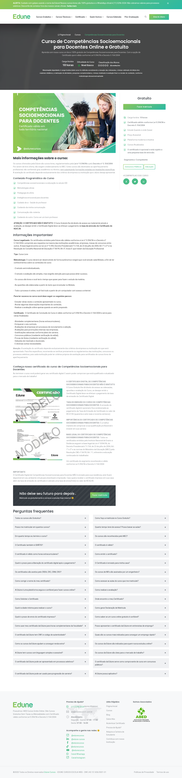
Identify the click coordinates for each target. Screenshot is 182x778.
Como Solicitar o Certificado (26, 599)
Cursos (78, 35)
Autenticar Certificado (115, 723)
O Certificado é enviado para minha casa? (112, 563)
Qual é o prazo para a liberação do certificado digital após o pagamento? (45, 563)
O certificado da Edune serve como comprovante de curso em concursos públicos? (125, 663)
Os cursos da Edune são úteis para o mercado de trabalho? (119, 653)
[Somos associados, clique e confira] (142, 713)
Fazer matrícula (99, 495)
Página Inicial (65, 35)
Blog (108, 715)
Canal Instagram (78, 758)
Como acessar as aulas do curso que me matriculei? (117, 581)
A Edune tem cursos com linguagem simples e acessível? (39, 653)
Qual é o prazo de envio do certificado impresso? (35, 617)
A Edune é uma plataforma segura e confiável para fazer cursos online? (45, 590)
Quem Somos (96, 17)
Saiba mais (72, 6)
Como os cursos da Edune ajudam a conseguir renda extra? (40, 644)
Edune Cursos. (50, 772)
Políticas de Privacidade (144, 772)
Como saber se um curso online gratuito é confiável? (117, 617)
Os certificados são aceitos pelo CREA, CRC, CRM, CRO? (38, 572)
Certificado (80, 17)
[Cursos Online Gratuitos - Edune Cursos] (22, 17)
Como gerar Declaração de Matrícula (110, 608)
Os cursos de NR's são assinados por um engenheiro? (117, 572)
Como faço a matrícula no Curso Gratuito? (112, 518)
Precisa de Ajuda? (113, 727)
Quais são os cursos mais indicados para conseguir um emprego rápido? (125, 635)
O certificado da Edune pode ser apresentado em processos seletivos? (44, 662)
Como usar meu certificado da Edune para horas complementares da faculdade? (49, 626)
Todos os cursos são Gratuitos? (28, 518)
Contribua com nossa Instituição (115, 740)
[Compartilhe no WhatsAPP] (144, 181)
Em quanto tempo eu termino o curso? (31, 536)
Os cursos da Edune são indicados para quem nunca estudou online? (123, 644)
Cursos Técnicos (63, 17)
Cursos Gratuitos (43, 17)
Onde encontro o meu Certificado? (109, 599)
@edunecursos (77, 735)
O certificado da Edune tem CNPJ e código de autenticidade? (40, 635)
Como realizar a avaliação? (106, 590)
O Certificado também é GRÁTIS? (29, 545)
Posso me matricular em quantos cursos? (32, 527)
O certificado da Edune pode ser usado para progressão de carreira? (43, 674)
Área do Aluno (159, 17)
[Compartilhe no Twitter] (135, 181)
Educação (149, 167)
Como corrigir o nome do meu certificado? (32, 581)
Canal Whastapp (78, 754)
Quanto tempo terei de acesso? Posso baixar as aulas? (118, 527)
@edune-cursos (78, 739)
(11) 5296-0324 (119, 3)
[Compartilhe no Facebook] (126, 181)
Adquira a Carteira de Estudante (115, 733)
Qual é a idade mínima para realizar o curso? (33, 608)
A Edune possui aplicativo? (106, 674)
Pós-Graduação (132, 17)
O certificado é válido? (104, 545)
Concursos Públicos (133, 167)
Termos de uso (162, 772)
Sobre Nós (110, 719)
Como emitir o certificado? (106, 554)
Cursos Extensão (114, 17)
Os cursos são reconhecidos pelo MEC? (111, 536)
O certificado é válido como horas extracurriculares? (36, 554)
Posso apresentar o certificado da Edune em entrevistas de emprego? (124, 626)
